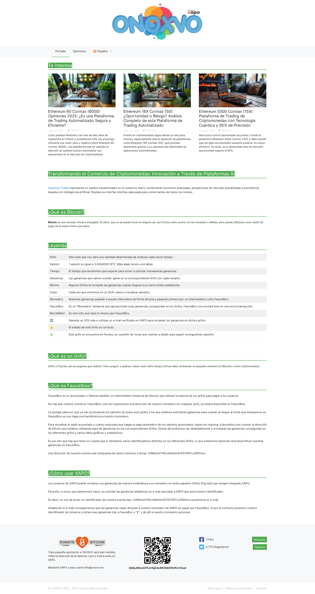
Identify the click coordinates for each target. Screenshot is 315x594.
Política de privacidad (238, 588)
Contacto (261, 588)
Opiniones (79, 51)
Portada (60, 51)
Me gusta (259, 539)
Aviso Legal (214, 588)
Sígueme (260, 547)
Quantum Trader (58, 188)
